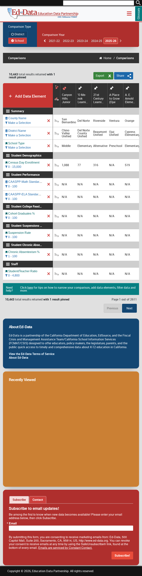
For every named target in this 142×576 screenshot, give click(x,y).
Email (13, 523)
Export (100, 76)
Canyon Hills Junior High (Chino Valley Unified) (67, 98)
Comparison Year (53, 35)
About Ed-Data (18, 358)
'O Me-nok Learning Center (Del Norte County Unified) (83, 98)
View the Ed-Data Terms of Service (31, 354)
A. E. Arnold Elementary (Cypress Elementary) (130, 98)
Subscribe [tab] (19, 500)
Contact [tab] (38, 500)
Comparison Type (19, 26)
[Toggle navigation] (129, 13)
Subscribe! (122, 555)
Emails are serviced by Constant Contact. (65, 548)
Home (107, 58)
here (30, 288)
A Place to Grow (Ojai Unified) (114, 98)
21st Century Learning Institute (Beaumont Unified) (98, 98)
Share (120, 76)
